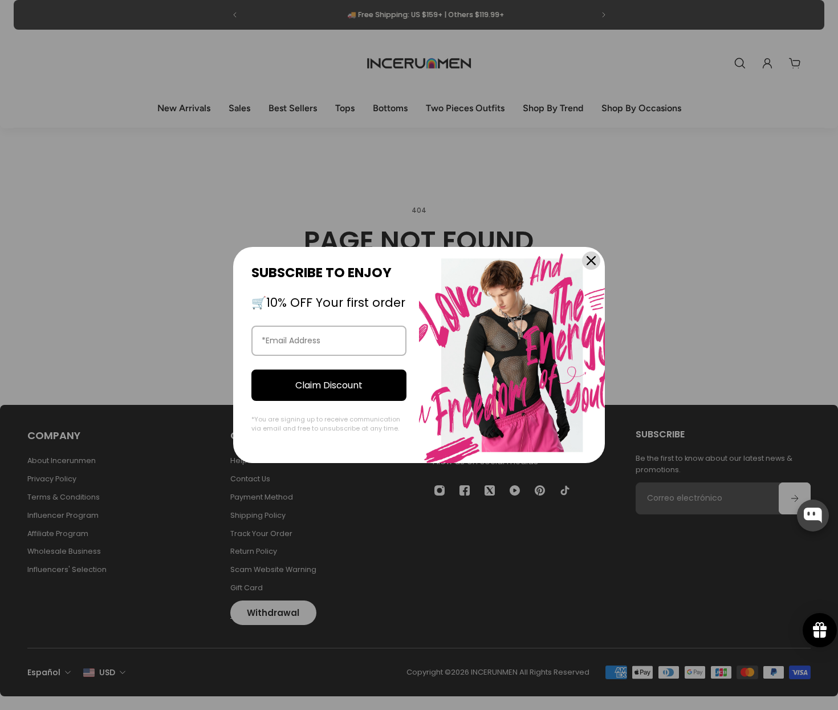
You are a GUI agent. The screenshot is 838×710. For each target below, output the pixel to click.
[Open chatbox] (813, 516)
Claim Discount (329, 385)
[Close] (591, 260)
